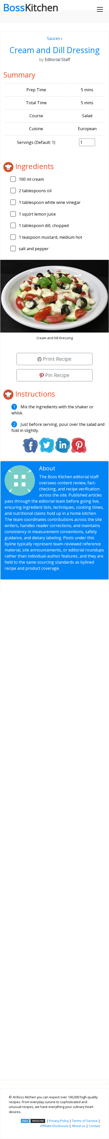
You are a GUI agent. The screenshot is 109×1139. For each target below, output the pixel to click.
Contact (94, 1125)
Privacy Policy (59, 1120)
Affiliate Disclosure (54, 1125)
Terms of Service (85, 1120)
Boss (30, 7)
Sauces (53, 38)
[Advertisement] (54, 832)
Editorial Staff (75, 468)
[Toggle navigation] (100, 9)
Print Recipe (56, 358)
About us (78, 1125)
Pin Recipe (56, 375)
